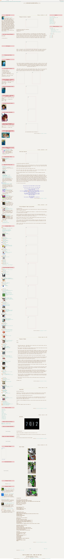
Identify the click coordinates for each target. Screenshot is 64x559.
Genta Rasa (3, 166)
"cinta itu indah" (4, 392)
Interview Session (23, 151)
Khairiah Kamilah (4, 251)
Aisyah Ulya (4, 256)
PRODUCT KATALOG (7, 150)
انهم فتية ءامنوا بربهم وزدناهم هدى (7, 264)
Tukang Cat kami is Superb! (9, 374)
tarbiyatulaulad (4, 390)
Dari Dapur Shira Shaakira (6, 201)
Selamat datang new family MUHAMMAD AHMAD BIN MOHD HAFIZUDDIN (9, 311)
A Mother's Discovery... (5, 158)
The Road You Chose (5, 242)
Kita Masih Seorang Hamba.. (6, 379)
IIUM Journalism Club (5, 244)
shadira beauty (4, 413)
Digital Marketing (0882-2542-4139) (7, 269)
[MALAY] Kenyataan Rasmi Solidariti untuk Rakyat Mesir (8, 246)
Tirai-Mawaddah (4, 385)
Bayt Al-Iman (4, 273)
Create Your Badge (3, 459)
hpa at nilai (3, 415)
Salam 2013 (6, 362)
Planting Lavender (4, 283)
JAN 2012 (21, 416)
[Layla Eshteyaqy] (4, 458)
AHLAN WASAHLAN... (8, 215)
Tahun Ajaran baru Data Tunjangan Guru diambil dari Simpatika (9, 294)
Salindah (3, 412)
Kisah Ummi (51, 19)
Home (30, 548)
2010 (51, 36)
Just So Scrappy (31, 558)
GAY (2, 227)
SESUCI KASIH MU (4, 378)
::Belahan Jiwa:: (4, 344)
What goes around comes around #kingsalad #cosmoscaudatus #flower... (6, 231)
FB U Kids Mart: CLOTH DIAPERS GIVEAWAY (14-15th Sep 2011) (9, 209)
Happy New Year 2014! (8, 335)
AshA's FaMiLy (4, 339)
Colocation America (48, 558)
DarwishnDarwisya (4, 323)
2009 (51, 37)
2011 (51, 35)
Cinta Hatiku (4, 261)
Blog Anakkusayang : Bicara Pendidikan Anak (6, 175)
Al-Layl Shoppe (52, 16)
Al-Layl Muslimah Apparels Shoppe (7, 149)
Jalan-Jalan (51, 18)
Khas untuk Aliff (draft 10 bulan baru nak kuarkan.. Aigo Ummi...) (9, 341)
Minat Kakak (21, 446)
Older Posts (45, 548)
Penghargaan (51, 20)
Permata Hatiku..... (5, 302)
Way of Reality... (4, 249)
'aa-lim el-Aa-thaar (5, 233)
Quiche (6, 202)
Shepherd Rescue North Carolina (6, 238)
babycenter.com (4, 417)
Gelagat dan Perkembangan (53, 17)
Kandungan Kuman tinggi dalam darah (9, 493)
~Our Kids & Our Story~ (5, 309)
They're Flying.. (7, 305)
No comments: (45, 330)
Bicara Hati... (4, 271)
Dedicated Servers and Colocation (38, 558)
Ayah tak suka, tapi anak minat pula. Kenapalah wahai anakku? (9, 299)
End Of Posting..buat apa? (9, 325)
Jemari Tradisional (4, 414)
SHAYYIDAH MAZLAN (4, 366)
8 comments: (45, 133)
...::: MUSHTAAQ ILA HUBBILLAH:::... (7, 278)
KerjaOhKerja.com (4, 170)
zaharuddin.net (4, 416)
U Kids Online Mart (5, 207)
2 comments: (45, 198)
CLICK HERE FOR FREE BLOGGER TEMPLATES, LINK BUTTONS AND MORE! (10, 1)
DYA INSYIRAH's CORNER (5, 346)
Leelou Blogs (62, 1)
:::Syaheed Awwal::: (5, 240)
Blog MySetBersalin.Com (5, 222)
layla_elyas (6, 16)
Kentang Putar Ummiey (8, 381)
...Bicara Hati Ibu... (5, 289)
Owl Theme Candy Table (8, 189)
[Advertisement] (22, 144)
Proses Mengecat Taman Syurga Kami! (26, 206)
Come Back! (21, 389)
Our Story (3, 351)
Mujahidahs (6, 285)
